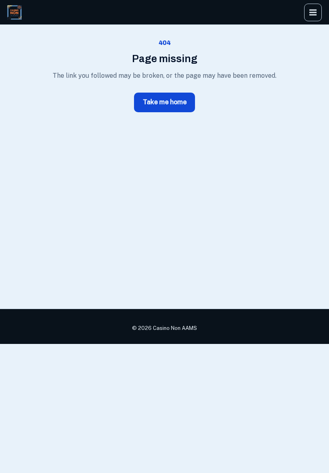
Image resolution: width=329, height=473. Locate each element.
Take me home (165, 102)
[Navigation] (313, 12)
